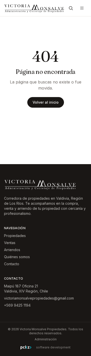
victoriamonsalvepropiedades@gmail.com (39, 298)
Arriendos (12, 250)
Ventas (9, 243)
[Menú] (82, 8)
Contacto (11, 264)
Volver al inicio (46, 102)
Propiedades (15, 235)
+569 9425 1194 (17, 305)
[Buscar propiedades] (71, 8)
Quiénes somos (17, 257)
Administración (46, 339)
